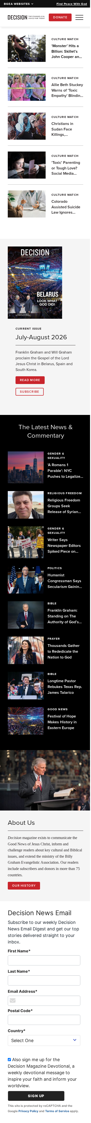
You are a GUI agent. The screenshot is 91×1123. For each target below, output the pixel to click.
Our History (24, 887)
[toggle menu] (79, 17)
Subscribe (29, 391)
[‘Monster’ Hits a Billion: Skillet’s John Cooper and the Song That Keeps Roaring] (26, 48)
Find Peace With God (72, 4)
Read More (30, 380)
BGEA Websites (17, 4)
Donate (60, 17)
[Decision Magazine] (26, 17)
